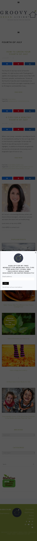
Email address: (7, 276)
